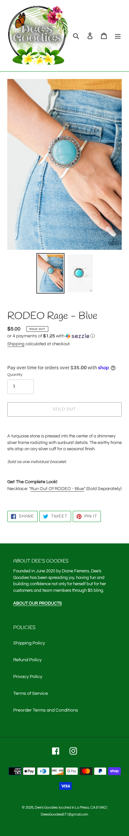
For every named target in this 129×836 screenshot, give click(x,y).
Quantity (14, 375)
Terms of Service (30, 693)
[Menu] (118, 35)
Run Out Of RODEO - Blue (57, 488)
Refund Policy (27, 660)
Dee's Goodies (46, 807)
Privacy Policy (27, 676)
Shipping (15, 344)
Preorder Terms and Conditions (45, 710)
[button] (51, 336)
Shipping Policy (29, 643)
